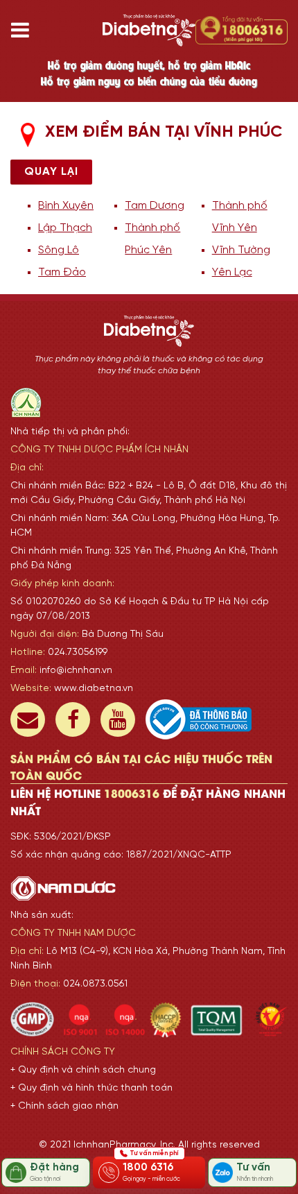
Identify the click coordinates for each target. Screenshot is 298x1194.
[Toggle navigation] (25, 30)
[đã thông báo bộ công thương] (199, 719)
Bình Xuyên (66, 206)
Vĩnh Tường (241, 250)
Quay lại (51, 172)
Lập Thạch (65, 228)
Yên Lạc (232, 272)
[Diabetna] (149, 30)
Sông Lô (58, 250)
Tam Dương (154, 206)
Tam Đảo (62, 272)
